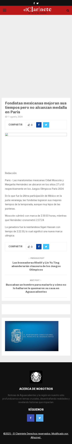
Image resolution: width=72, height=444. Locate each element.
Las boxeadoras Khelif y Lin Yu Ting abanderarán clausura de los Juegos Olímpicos (36, 266)
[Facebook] (30, 418)
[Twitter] (39, 418)
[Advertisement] (36, 54)
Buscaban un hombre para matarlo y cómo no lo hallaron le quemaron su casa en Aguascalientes (36, 288)
